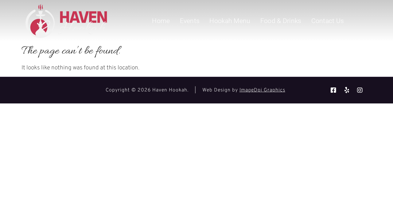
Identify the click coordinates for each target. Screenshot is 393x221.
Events (190, 21)
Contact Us (327, 21)
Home (161, 21)
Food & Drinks (281, 21)
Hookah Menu (229, 21)
